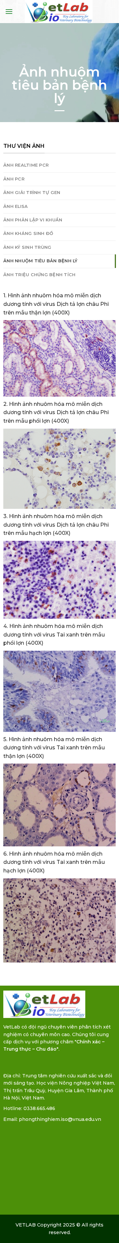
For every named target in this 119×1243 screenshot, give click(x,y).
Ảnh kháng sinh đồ (28, 233)
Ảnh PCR (13, 179)
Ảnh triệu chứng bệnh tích (39, 274)
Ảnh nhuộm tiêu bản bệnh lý (40, 260)
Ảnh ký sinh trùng (27, 247)
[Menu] (9, 11)
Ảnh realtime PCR (26, 165)
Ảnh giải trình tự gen (31, 192)
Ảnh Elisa (15, 206)
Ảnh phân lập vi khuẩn (32, 219)
